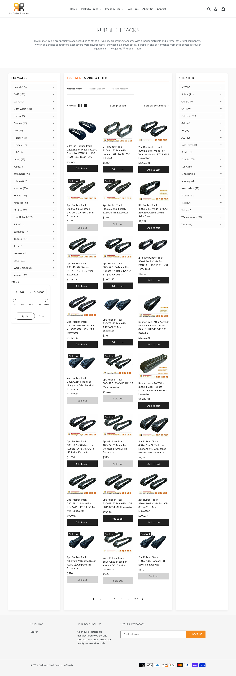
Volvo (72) (186, 210)
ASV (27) (185, 87)
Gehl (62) (185, 123)
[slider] (14, 300)
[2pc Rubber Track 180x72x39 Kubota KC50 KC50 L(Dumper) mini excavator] (82, 542)
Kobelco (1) (186, 152)
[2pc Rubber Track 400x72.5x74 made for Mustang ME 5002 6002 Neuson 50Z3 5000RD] (153, 425)
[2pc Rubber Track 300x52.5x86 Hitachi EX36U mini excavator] (118, 189)
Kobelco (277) (20, 181)
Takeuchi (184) (21, 239)
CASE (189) (19, 94)
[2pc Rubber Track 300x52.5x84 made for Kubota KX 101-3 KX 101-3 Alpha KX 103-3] (118, 247)
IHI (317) (18, 152)
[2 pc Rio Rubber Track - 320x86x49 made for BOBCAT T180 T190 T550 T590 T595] (153, 244)
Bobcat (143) (187, 94)
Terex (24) (186, 202)
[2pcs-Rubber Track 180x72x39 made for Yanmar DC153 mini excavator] (118, 542)
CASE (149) (187, 101)
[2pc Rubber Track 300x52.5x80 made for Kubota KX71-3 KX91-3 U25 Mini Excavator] (82, 425)
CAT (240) (19, 101)
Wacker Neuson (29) (191, 217)
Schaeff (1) (19, 224)
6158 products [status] (118, 105)
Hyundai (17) (20, 145)
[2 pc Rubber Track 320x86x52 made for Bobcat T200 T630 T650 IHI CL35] (118, 131)
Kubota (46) (187, 166)
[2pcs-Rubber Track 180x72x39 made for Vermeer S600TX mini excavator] (118, 425)
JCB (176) (18, 166)
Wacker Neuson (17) (24, 267)
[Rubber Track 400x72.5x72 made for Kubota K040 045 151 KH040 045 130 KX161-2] (153, 306)
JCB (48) (185, 137)
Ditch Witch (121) (23, 108)
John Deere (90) (22, 173)
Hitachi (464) (20, 137)
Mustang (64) (188, 181)
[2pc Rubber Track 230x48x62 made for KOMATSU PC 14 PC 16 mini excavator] (82, 483)
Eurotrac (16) (20, 123)
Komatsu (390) (21, 188)
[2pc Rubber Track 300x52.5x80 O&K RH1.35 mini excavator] (118, 364)
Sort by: (155, 105)
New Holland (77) (190, 188)
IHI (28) (185, 130)
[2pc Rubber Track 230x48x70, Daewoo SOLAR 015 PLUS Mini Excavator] (82, 247)
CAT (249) (186, 108)
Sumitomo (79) (21, 231)
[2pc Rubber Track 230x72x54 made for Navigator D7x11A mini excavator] (82, 363)
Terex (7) (18, 246)
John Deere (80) (189, 145)
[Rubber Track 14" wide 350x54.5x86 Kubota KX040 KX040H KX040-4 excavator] (153, 366)
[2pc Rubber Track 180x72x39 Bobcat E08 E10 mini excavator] (153, 542)
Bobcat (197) (20, 87)
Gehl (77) (18, 130)
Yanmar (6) (186, 224)
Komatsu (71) (188, 159)
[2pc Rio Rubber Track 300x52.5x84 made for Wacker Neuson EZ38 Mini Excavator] (153, 131)
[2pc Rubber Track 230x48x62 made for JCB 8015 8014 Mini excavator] (118, 483)
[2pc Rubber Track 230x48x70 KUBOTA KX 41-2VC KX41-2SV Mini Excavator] (82, 306)
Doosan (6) (19, 116)
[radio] (80, 105)
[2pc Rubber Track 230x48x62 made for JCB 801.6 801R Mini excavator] (153, 483)
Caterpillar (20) (188, 116)
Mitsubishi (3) (188, 173)
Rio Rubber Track (46, 665)
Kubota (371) (20, 195)
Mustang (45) (20, 210)
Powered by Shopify (64, 665)
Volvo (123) (19, 260)
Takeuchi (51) (187, 195)
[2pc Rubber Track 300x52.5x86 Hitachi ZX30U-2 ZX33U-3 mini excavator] (82, 189)
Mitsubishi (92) (21, 202)
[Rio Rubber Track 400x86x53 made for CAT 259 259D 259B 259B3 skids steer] (153, 189)
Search (34, 631)
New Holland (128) (23, 217)
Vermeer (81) (20, 253)
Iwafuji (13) (19, 159)
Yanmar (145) (20, 275)
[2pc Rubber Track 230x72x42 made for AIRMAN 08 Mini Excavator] (118, 305)
